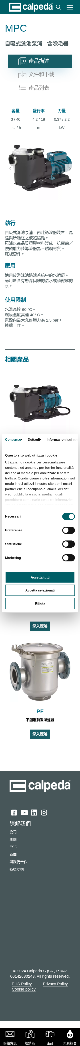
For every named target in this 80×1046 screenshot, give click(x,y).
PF (40, 711)
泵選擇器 (70, 1043)
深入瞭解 (40, 626)
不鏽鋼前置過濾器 (40, 720)
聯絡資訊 (10, 1043)
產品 (50, 1043)
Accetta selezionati (40, 590)
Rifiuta (40, 603)
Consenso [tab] (13, 439)
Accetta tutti (40, 577)
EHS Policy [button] (22, 984)
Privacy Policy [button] (55, 984)
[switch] (68, 530)
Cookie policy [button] (24, 989)
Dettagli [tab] (34, 439)
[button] (70, 7)
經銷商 (30, 1043)
